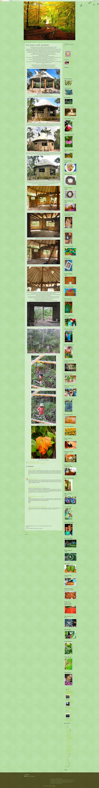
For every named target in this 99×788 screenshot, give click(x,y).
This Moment (68, 743)
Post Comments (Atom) (32, 534)
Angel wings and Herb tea (70, 701)
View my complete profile (71, 63)
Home (44, 532)
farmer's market (71, 714)
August (67, 756)
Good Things (68, 712)
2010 (66, 766)
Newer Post (27, 532)
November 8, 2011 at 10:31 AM (35, 469)
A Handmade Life (68, 708)
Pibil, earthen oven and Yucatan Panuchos (69, 738)
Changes (67, 688)
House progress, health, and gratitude (69, 750)
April (67, 760)
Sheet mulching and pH (69, 745)
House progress (68, 731)
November (68, 730)
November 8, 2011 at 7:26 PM (33, 478)
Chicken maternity (69, 739)
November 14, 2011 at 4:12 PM (41, 506)
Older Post (60, 532)
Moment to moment (31, 496)
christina (72, 61)
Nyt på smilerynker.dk (72, 695)
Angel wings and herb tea (32, 506)
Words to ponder (68, 733)
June (67, 759)
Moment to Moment (40, 5)
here (53, 59)
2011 (66, 727)
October (67, 753)
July (67, 757)
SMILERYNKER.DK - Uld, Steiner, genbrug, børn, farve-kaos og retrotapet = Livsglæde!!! (70, 692)
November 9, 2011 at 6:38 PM (39, 496)
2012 (66, 726)
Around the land (68, 734)
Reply (29, 475)
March (67, 762)
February (67, 763)
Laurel (29, 469)
